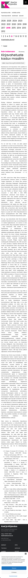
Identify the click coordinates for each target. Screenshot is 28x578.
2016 (8, 28)
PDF (25, 46)
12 (26, 36)
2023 (20, 20)
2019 (19, 24)
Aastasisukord (7, 40)
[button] (25, 553)
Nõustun (14, 568)
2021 (8, 24)
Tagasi (5, 46)
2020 (14, 24)
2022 (3, 24)
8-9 (17, 36)
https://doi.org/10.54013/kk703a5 (15, 63)
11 (23, 36)
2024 (14, 20)
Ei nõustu (14, 572)
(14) (23, 306)
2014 (19, 28)
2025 (9, 20)
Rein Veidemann (8, 52)
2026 (3, 20)
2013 (24, 28)
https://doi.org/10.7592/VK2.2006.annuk (14, 496)
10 (21, 36)
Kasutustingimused (13, 576)
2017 (3, 28)
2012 (3, 31)
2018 (25, 24)
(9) (16, 238)
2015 (14, 28)
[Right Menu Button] (26, 2)
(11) (6, 262)
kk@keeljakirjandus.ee (7, 535)
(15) (7, 323)
